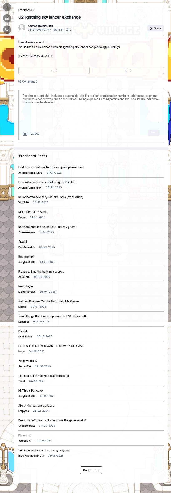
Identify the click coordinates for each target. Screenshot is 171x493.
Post (154, 132)
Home (7, 18)
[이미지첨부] (25, 134)
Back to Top (91, 470)
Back (7, 7)
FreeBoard (25, 10)
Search (7, 29)
